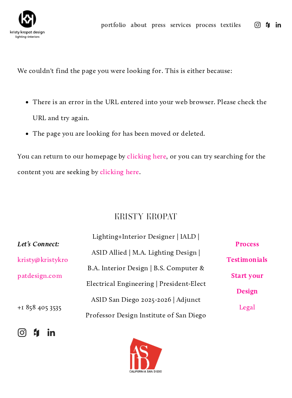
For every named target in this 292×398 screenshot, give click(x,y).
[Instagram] (22, 332)
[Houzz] (36, 332)
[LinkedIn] (51, 332)
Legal (247, 307)
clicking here (146, 156)
